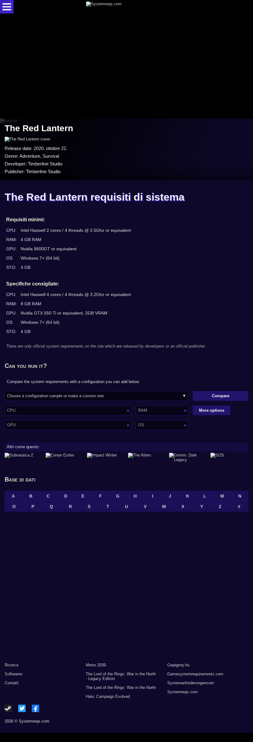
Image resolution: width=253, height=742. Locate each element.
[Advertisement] (126, 66)
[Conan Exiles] (65, 457)
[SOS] (229, 457)
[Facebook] (35, 708)
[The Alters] (147, 457)
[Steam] (8, 708)
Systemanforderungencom (190, 683)
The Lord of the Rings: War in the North (121, 687)
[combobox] (68, 410)
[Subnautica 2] (24, 457)
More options (211, 410)
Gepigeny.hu (178, 665)
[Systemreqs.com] (132, 7)
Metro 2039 (96, 665)
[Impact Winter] (106, 457)
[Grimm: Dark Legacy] (188, 457)
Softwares (14, 674)
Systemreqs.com (182, 692)
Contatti (12, 683)
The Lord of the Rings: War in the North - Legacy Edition (121, 676)
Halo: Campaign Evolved (108, 696)
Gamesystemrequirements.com (195, 674)
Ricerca (11, 665)
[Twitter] (22, 708)
